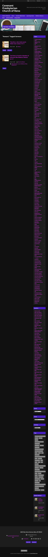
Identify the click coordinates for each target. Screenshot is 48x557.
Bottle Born (37, 72)
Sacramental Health (38, 237)
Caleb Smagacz (37, 357)
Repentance (37, 228)
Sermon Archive (9, 17)
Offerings (41, 467)
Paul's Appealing (38, 210)
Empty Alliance (37, 105)
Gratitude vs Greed (38, 143)
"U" (35, 44)
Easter (36, 101)
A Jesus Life (37, 53)
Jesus (19, 63)
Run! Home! (37, 236)
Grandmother (37, 460)
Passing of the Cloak (38, 206)
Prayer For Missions (38, 217)
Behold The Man (37, 65)
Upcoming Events (30, 15)
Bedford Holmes (37, 378)
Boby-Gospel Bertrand (39, 362)
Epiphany (36, 107)
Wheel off (36, 488)
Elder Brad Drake (38, 397)
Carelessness (37, 443)
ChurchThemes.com (33, 553)
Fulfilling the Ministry (38, 123)
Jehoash (36, 162)
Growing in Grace (38, 144)
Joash (36, 462)
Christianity (37, 445)
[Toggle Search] (2, 1)
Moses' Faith (37, 191)
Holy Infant (37, 152)
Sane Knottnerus (38, 354)
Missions (36, 187)
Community (37, 86)
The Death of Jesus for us (39, 486)
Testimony (36, 259)
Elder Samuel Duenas (38, 385)
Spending (36, 248)
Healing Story (37, 147)
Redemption (37, 225)
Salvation (36, 239)
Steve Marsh (37, 333)
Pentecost (36, 211)
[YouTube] (36, 538)
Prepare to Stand (38, 218)
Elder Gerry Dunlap (38, 322)
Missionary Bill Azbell (38, 348)
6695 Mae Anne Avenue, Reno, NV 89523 (31, 532)
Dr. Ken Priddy (37, 400)
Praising (39, 473)
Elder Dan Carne (37, 334)
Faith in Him (37, 454)
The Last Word (37, 279)
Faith (12, 63)
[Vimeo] (35, 538)
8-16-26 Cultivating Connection (40, 499)
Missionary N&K (37, 347)
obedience (37, 467)
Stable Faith (37, 251)
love (42, 462)
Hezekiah (36, 149)
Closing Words (37, 82)
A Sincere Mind (37, 56)
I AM (35, 160)
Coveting (36, 258)
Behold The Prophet (38, 66)
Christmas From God (38, 79)
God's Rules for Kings (38, 137)
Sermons (7, 31)
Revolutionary (37, 478)
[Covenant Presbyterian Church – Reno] (13, 537)
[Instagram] (38, 538)
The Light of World (38, 280)
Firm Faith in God (38, 119)
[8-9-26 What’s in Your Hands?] (36, 508)
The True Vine (37, 284)
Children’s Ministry (39, 15)
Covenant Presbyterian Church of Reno (11, 8)
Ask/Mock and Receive (39, 62)
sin (39, 480)
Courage (36, 88)
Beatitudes (37, 63)
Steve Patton (37, 336)
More (3, 17)
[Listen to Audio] (38, 511)
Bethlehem (37, 68)
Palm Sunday (37, 204)
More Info (28, 542)
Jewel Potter (37, 361)
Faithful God (37, 116)
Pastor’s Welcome (6, 15)
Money (36, 190)
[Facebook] (31, 538)
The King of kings (38, 277)
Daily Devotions (37, 92)
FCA (35, 117)
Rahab (36, 224)
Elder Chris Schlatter (38, 315)
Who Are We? (37, 298)
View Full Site (24, 550)
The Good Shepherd (38, 274)
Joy (35, 170)
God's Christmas (37, 133)
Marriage (36, 183)
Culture (36, 91)
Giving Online (17, 17)
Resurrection (37, 102)
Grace (36, 141)
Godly (36, 458)
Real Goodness (41, 475)
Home (3, 31)
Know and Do (37, 176)
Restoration (37, 230)
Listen (10, 50)
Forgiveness (37, 120)
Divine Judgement (38, 98)
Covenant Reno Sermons (39, 449)
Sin (35, 245)
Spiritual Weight (38, 249)
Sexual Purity (37, 243)
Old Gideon (37, 200)
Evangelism (37, 110)
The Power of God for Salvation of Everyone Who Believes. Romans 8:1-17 (19, 57)
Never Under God (38, 197)
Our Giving (36, 203)
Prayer (26, 63)
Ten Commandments (38, 256)
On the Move (37, 201)
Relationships (37, 227)
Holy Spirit (16, 63)
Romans (11, 31)
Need (36, 195)
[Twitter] (33, 538)
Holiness (36, 150)
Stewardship (37, 252)
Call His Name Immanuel (39, 441)
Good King (40, 458)
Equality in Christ (38, 108)
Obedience (22, 63)
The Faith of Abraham (38, 271)
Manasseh (36, 181)
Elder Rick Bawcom (38, 377)
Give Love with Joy (38, 130)
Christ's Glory (37, 76)
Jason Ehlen (37, 352)
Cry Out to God (37, 89)
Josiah (36, 169)
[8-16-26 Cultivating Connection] (36, 500)
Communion (37, 85)
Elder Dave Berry (38, 344)
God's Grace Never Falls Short (40, 456)
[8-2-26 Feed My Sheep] (36, 516)
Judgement (37, 174)
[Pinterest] (40, 538)
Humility (36, 159)
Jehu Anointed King (38, 163)
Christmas (41, 445)
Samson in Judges (38, 240)
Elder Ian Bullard (38, 337)
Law (35, 177)
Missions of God (37, 188)
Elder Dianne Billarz (38, 399)
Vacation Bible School (20, 15)
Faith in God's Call (38, 113)
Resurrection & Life (38, 233)
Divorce (36, 99)
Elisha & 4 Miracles (38, 104)
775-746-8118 (25, 538)
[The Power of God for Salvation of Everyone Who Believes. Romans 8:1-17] (5, 60)
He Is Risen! (37, 146)
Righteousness (37, 234)
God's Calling (37, 132)
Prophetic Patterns (38, 220)
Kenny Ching (37, 345)
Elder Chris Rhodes (38, 312)
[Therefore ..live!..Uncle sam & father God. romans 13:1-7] (5, 46)
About (13, 15)
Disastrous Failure (38, 96)
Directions (34, 542)
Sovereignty (37, 246)
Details (4, 50)
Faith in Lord (37, 114)
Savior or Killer (37, 242)
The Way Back (37, 286)
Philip (36, 473)
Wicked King (37, 301)
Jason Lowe (37, 396)
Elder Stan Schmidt (38, 355)
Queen (36, 475)
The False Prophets (38, 273)
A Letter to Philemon (38, 55)
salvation (36, 480)
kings (39, 462)
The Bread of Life (38, 262)
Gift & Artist (37, 129)
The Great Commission (39, 276)
